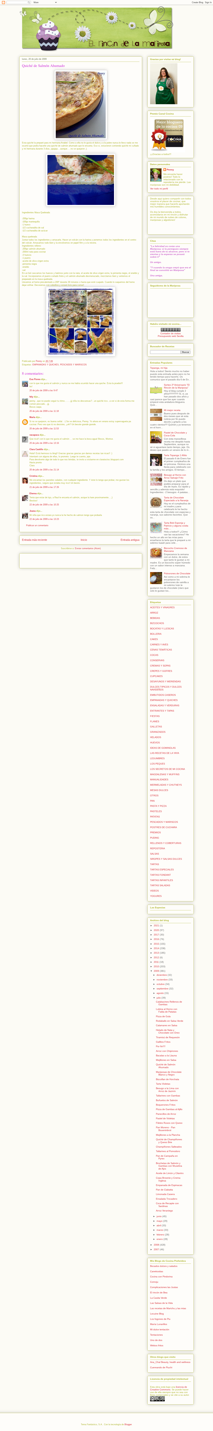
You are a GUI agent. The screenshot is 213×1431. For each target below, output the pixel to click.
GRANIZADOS (157, 732)
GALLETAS (156, 726)
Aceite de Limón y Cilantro (170, 1173)
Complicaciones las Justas (164, 1287)
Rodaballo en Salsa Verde (169, 1021)
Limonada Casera (165, 1194)
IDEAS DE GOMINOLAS (163, 748)
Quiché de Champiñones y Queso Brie (169, 1141)
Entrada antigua (130, 539)
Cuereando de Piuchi (161, 1367)
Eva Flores (34, 379)
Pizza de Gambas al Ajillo (169, 1109)
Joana (32, 511)
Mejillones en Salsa (166, 1060)
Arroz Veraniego (164, 1210)
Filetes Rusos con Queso (169, 1123)
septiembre (163, 988)
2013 (157, 952)
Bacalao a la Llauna (166, 1055)
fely (31, 396)
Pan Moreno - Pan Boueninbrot (165, 1129)
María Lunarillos (158, 1324)
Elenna (33, 493)
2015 (157, 943)
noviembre (162, 979)
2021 (157, 925)
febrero (161, 1234)
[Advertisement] (41, 560)
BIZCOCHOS (157, 623)
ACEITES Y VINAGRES (162, 607)
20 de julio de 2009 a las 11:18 (44, 411)
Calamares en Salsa (166, 1025)
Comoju (154, 1282)
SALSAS (154, 853)
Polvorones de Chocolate (177, 573)
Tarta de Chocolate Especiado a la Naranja (176, 499)
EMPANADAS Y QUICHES (45, 364)
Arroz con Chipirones (167, 1051)
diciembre (162, 975)
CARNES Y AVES (159, 644)
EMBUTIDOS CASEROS (163, 695)
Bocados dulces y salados (163, 1266)
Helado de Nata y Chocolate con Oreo (168, 1031)
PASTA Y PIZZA (158, 806)
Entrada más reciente (34, 539)
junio (159, 1216)
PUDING (154, 837)
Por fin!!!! (160, 1046)
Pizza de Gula (163, 1016)
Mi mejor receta (172, 410)
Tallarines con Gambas (168, 1095)
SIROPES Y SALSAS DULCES (166, 859)
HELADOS (155, 737)
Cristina (33, 476)
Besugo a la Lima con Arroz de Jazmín (167, 1089)
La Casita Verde (158, 1298)
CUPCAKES (156, 676)
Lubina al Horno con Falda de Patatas (166, 1010)
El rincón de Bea (158, 1292)
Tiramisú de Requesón (168, 1037)
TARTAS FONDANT (160, 875)
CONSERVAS (157, 660)
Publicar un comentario (37, 525)
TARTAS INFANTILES (161, 880)
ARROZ (154, 612)
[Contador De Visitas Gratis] (171, 330)
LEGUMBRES (157, 758)
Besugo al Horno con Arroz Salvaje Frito (175, 476)
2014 (157, 948)
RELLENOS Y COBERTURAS (165, 843)
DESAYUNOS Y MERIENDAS (165, 681)
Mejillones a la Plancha (168, 1135)
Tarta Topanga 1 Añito (175, 455)
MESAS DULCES (159, 790)
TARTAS (154, 864)
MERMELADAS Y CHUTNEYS (166, 784)
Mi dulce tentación (159, 1329)
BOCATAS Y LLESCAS (162, 628)
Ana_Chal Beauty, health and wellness (170, 1362)
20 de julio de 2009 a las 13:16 (44, 443)
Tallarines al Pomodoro (168, 1151)
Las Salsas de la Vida (161, 1303)
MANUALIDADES (159, 779)
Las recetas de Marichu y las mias (168, 1308)
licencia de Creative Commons (168, 1388)
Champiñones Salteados (169, 1146)
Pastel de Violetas (165, 1118)
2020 (157, 930)
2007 (157, 1249)
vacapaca (34, 435)
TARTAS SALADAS (160, 885)
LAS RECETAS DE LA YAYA (164, 753)
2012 (157, 957)
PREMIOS (155, 832)
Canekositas (156, 1271)
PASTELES (156, 811)
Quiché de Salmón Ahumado (165, 1066)
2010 (157, 966)
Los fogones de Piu (160, 1319)
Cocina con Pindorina (161, 1276)
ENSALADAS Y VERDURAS (164, 705)
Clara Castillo (36, 449)
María (32, 417)
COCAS (154, 655)
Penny (170, 169)
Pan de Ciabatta (164, 1189)
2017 (157, 934)
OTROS (154, 795)
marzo (160, 1230)
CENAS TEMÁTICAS (161, 649)
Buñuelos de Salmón (167, 1100)
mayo (160, 1221)
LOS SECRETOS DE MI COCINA (167, 769)
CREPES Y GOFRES (161, 671)
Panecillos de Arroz (166, 1114)
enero (160, 1239)
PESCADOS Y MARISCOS (73, 364)
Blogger (128, 1424)
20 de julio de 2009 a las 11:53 (44, 428)
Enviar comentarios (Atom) (88, 548)
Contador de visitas (170, 333)
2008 (157, 1244)
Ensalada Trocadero (166, 1198)
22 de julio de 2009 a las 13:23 (44, 519)
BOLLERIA (155, 634)
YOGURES (156, 896)
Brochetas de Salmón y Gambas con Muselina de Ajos (169, 1166)
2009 (157, 971)
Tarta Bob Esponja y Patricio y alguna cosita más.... (176, 525)
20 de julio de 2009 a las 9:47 (43, 390)
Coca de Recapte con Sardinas (167, 1204)
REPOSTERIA (157, 848)
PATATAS (155, 816)
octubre (161, 984)
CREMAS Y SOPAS (160, 665)
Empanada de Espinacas (169, 1185)
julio (159, 997)
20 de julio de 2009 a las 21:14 (44, 469)
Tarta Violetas (163, 1083)
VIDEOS (154, 890)
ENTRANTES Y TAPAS (162, 710)
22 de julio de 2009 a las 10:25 (44, 504)
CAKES (154, 639)
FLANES (154, 721)
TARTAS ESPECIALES (162, 869)
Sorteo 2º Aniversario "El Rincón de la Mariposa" (177, 386)
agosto (160, 993)
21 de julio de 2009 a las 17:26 (44, 487)
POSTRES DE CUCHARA (163, 827)
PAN (152, 800)
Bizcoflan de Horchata (167, 1079)
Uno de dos (156, 1340)
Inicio (84, 539)
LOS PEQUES (157, 763)
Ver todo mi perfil (159, 188)
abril (159, 1225)
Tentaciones (156, 1334)
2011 (156, 962)
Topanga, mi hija (158, 368)
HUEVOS (155, 742)
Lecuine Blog (157, 1313)
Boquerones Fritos (165, 1104)
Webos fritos (156, 1345)
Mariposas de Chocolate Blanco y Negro (169, 1073)
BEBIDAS (155, 618)
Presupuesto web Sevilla (171, 336)
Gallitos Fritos (163, 1042)
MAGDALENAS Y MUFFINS (164, 774)
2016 (157, 939)
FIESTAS (155, 716)
